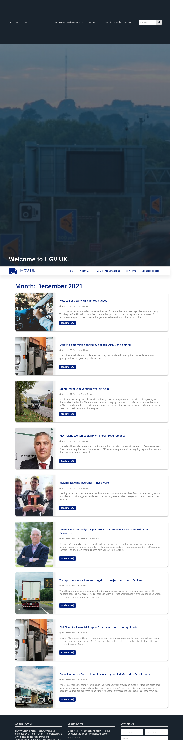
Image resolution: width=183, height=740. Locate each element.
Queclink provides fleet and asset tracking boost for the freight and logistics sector (89, 732)
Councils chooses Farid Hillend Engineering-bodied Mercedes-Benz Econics (104, 674)
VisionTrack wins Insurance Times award (84, 482)
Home (71, 270)
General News (86, 394)
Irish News (130, 270)
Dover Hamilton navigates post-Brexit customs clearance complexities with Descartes (105, 531)
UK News (84, 306)
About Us (84, 270)
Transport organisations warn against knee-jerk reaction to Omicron (101, 580)
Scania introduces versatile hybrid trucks (84, 388)
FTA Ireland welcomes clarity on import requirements (92, 435)
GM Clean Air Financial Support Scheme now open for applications (99, 627)
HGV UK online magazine (107, 270)
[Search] (159, 22)
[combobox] (147, 22)
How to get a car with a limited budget (83, 300)
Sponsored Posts (150, 270)
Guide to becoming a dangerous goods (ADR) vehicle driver (95, 344)
